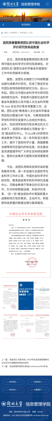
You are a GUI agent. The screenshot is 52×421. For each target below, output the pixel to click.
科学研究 (13, 33)
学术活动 (23, 33)
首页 (6, 33)
